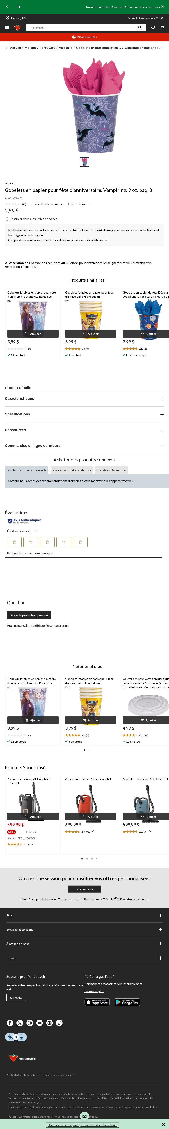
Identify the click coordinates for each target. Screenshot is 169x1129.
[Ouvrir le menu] (7, 27)
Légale (10, 958)
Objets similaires (79, 204)
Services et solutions (19, 929)
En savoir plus (94, 991)
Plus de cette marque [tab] (111, 470)
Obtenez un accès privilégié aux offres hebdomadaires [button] (82, 1125)
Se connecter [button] (84, 889)
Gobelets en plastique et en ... (98, 47)
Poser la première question (29, 615)
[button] (139, 27)
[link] (17, 204)
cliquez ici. (28, 267)
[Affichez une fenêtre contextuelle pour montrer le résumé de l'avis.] (93, 832)
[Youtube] (39, 1023)
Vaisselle (65, 47)
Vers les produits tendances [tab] (72, 470)
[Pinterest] (49, 1023)
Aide (9, 915)
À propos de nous (17, 943)
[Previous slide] (7, 7)
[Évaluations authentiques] (25, 521)
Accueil (15, 47)
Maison (30, 47)
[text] (33, 349)
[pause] (18, 7)
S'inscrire (16, 997)
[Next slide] (162, 7)
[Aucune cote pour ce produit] (13, 204)
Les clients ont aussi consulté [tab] (27, 470)
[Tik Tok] (59, 1023)
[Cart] (162, 27)
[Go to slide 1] (84, 162)
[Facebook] (10, 1023)
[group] (16, 831)
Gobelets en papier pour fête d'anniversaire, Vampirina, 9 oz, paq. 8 (78, 190)
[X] (19, 1023)
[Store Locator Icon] (7, 18)
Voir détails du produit (49, 204)
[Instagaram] (29, 1023)
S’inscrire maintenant (134, 899)
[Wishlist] (153, 27)
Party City (47, 47)
